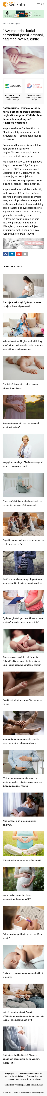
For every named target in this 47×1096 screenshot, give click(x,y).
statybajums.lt (11, 1073)
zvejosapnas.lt (11, 1079)
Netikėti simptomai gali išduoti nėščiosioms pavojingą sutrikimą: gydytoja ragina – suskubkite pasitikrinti (23, 1016)
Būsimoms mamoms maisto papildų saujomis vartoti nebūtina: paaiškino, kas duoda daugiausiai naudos (22, 782)
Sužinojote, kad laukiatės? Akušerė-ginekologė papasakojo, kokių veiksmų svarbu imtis (21, 1059)
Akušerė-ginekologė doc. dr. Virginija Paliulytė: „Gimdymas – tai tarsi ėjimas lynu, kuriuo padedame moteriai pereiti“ (22, 661)
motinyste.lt (23, 1079)
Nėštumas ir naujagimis (11, 24)
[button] (38, 4)
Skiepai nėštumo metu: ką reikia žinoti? (22, 860)
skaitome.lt (22, 1076)
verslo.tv (22, 1073)
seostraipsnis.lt (36, 1079)
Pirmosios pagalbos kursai (24, 1085)
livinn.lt (40, 1085)
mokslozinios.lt (34, 1076)
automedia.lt (10, 1076)
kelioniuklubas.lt (34, 1073)
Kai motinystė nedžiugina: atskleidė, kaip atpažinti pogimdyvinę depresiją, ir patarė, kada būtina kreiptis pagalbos (23, 345)
